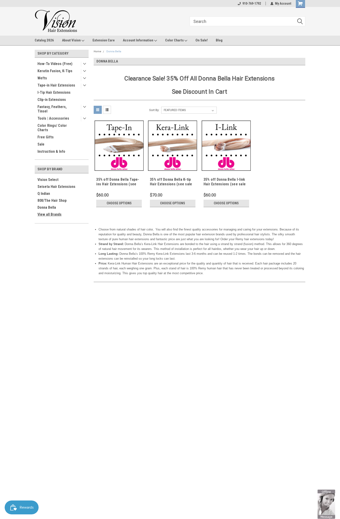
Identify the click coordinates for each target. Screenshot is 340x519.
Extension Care (104, 40)
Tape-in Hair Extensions (56, 85)
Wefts (42, 78)
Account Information (138, 40)
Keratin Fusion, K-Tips (54, 71)
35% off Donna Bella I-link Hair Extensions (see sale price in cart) (225, 184)
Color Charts (174, 40)
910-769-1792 (251, 3)
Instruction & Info (51, 151)
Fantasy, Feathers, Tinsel (52, 109)
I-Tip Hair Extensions (54, 92)
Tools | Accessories (53, 118)
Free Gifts (45, 137)
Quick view (119, 167)
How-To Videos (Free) (54, 64)
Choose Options (119, 203)
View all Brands (49, 214)
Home (97, 51)
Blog (219, 40)
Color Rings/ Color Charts (52, 127)
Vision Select (48, 179)
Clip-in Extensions (51, 99)
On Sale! (201, 40)
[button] (326, 504)
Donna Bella (46, 207)
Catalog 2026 (44, 40)
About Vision (71, 40)
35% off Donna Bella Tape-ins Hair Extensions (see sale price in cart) (117, 184)
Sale (40, 144)
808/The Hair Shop (52, 200)
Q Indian (43, 193)
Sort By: (154, 110)
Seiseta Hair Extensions (56, 186)
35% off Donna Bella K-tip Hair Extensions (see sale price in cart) (171, 184)
